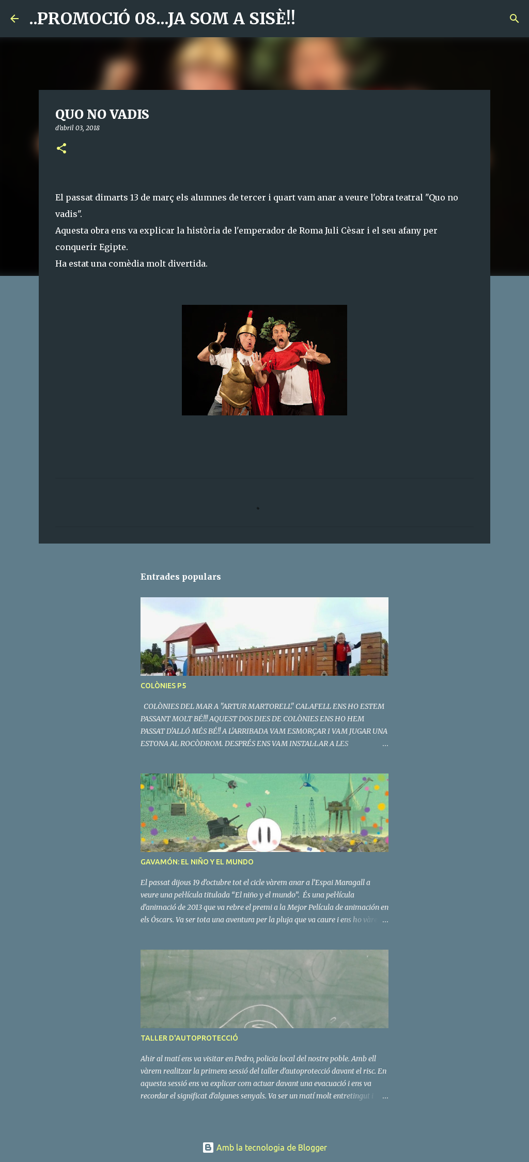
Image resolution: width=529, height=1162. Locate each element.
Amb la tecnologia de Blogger (270, 1147)
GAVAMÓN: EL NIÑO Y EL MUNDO (197, 862)
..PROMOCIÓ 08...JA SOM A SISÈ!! (162, 18)
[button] (61, 149)
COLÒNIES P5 (163, 685)
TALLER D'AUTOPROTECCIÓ (189, 1038)
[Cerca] (310, 18)
